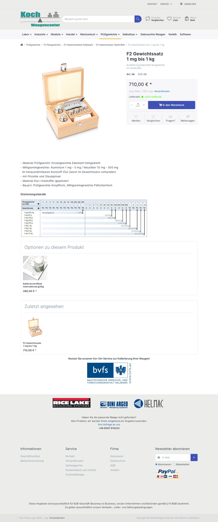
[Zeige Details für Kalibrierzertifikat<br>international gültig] (35, 268)
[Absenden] (194, 457)
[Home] (21, 44)
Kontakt (152, 4)
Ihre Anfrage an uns (109, 424)
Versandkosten (162, 91)
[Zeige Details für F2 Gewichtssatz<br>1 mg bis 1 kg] (35, 327)
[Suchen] (138, 19)
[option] (71, 101)
